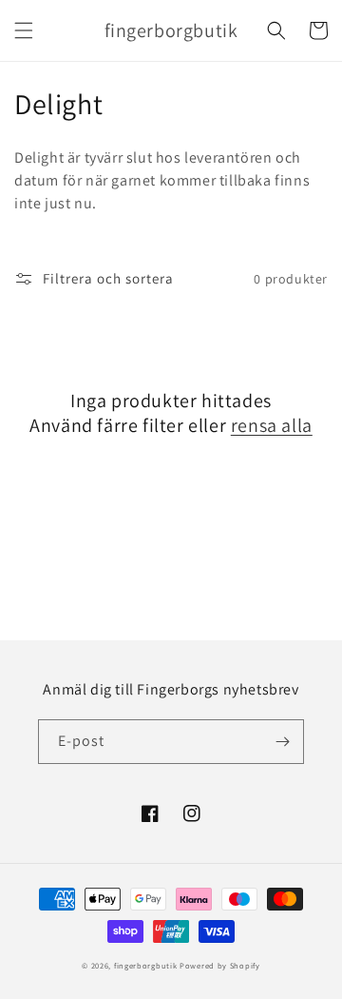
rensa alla (272, 425)
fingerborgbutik (146, 965)
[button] (24, 30)
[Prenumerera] (282, 741)
